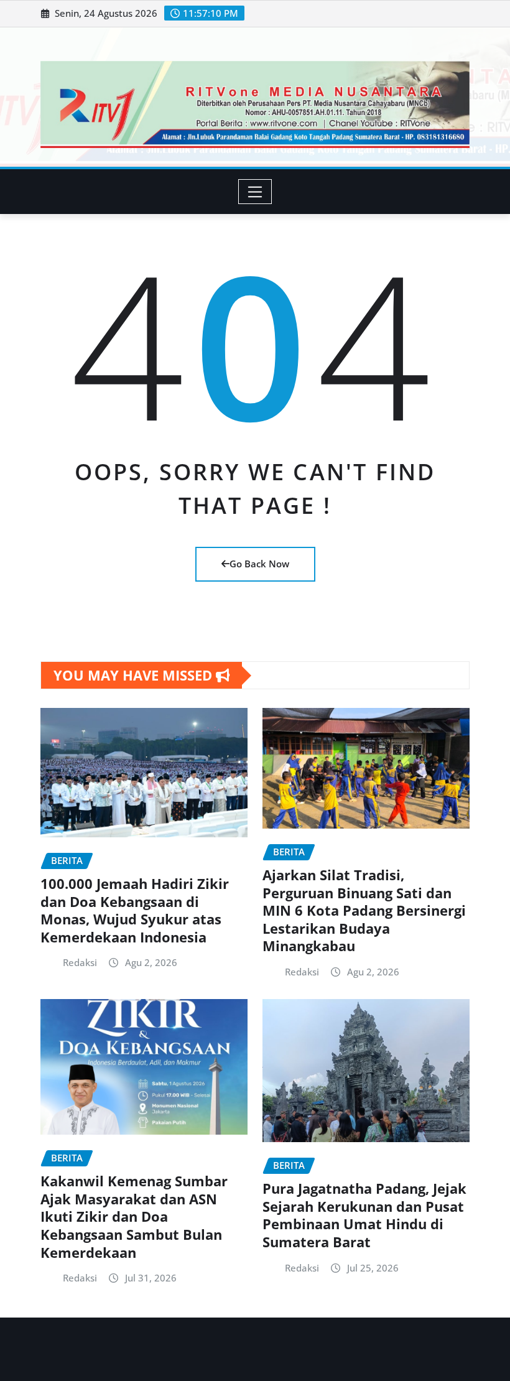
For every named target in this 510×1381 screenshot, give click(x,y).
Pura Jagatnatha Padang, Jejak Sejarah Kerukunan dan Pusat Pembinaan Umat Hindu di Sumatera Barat (364, 1215)
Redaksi (80, 962)
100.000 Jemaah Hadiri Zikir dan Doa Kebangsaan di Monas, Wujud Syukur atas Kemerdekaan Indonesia (134, 910)
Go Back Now (259, 563)
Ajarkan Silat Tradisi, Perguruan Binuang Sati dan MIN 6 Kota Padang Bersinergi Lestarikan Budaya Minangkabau (364, 910)
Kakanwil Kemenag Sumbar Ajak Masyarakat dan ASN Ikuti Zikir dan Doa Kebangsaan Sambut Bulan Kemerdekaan (134, 1216)
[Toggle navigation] (255, 191)
